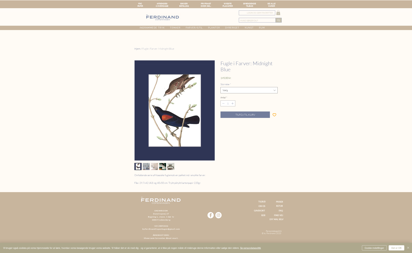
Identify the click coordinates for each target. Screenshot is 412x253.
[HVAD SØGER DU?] (278, 20)
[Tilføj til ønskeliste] (274, 114)
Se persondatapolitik (250, 247)
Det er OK (396, 247)
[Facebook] (210, 215)
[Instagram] (218, 215)
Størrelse (225, 84)
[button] (278, 12)
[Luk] (408, 247)
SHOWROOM (161, 211)
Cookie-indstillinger (374, 247)
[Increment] (233, 103)
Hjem (137, 48)
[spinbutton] (228, 103)
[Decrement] (223, 103)
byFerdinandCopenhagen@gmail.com (161, 229)
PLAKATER (228, 6)
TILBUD (249, 6)
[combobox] (249, 90)
